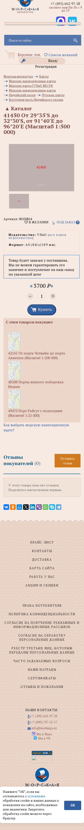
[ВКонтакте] (6, 507)
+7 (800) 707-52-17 (44, 722)
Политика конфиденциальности (42, 614)
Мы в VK (44, 738)
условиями (36, 796)
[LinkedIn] (32, 507)
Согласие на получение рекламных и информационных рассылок (41, 625)
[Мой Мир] (19, 507)
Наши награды (42, 669)
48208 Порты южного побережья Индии (35, 384)
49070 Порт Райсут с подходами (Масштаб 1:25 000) (35, 413)
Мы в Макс (44, 734)
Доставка (42, 559)
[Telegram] (58, 507)
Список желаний (62, 54)
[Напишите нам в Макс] (60, 21)
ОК (72, 805)
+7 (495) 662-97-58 (65, 3)
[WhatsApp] (45, 507)
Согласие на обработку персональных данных (42, 637)
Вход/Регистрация (46, 61)
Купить (45, 309)
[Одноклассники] (13, 507)
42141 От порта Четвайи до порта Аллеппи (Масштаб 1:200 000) (36, 355)
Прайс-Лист (42, 542)
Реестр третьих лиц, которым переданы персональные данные (42, 650)
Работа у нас (42, 577)
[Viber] (39, 507)
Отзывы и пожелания (42, 687)
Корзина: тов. (29, 54)
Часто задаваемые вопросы (42, 661)
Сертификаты (42, 678)
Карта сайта (42, 568)
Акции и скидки (42, 585)
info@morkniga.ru (44, 728)
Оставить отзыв (67, 460)
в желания (38, 222)
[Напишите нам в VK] (72, 21)
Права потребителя (42, 605)
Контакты (42, 551)
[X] (26, 507)
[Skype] (52, 507)
